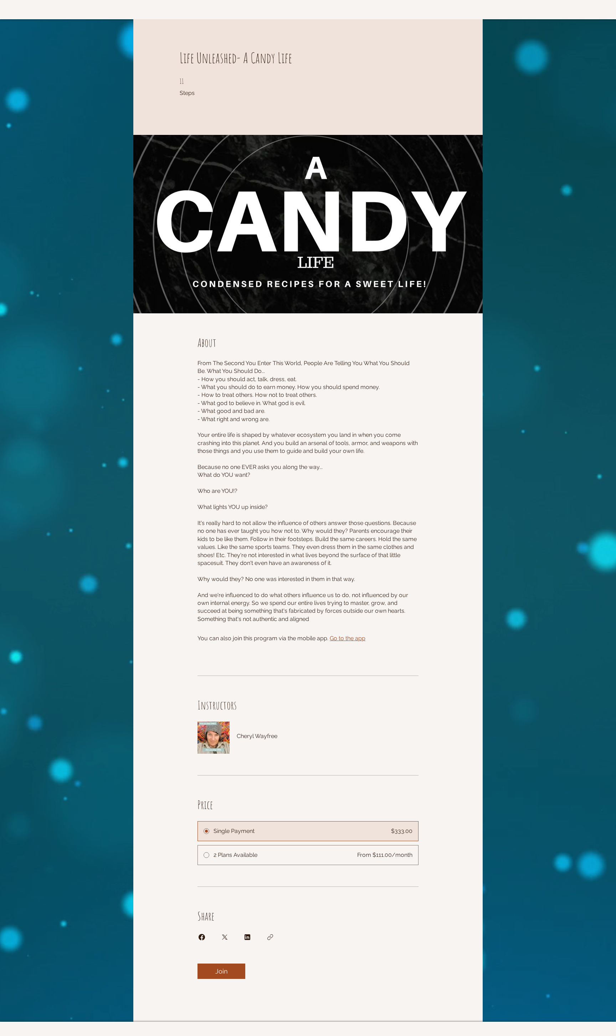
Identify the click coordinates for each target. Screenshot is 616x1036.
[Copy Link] (270, 937)
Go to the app (347, 638)
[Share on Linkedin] (247, 937)
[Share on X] (224, 937)
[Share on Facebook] (201, 937)
